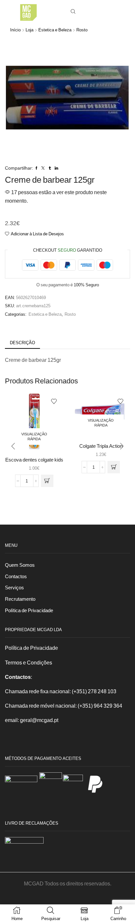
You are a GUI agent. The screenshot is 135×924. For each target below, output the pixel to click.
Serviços (14, 587)
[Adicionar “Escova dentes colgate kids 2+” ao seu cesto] (47, 481)
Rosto (81, 29)
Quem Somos (20, 565)
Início (15, 29)
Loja (29, 29)
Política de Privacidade (29, 610)
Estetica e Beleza (54, 29)
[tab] (22, 343)
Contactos (16, 576)
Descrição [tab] (22, 342)
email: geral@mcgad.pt (31, 720)
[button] (13, 446)
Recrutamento (20, 599)
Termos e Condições (28, 662)
